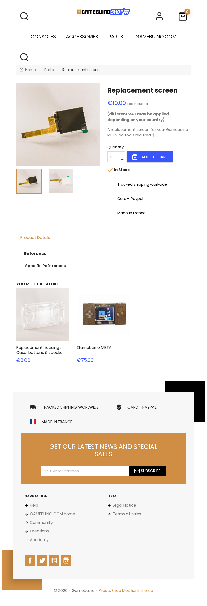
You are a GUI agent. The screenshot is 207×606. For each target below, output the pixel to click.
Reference (35, 254)
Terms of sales (126, 514)
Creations (39, 531)
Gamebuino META (94, 347)
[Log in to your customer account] (159, 16)
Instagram (66, 565)
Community (41, 522)
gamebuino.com (155, 36)
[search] (24, 16)
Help (33, 505)
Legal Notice (124, 505)
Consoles (43, 36)
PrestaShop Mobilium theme (126, 590)
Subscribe (150, 471)
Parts (115, 36)
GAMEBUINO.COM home (52, 514)
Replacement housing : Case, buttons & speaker (40, 350)
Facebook (30, 565)
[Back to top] (12, 593)
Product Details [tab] (35, 237)
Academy (39, 540)
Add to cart (154, 157)
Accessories (82, 36)
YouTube (54, 565)
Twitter (42, 565)
